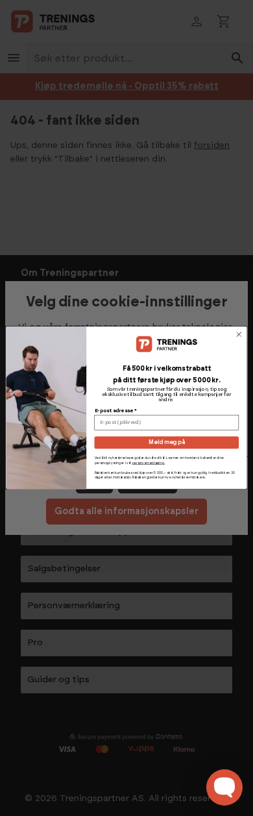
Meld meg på (166, 443)
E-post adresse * (116, 411)
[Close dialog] (239, 334)
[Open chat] (224, 787)
